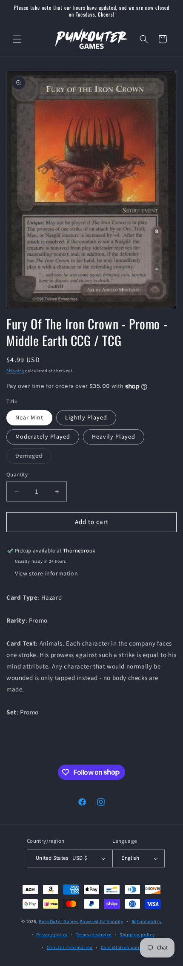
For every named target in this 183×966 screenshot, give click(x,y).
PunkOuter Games (59, 921)
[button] (17, 39)
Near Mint (29, 418)
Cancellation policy (122, 947)
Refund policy (147, 921)
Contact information (70, 947)
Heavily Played (113, 437)
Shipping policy (137, 935)
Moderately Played (42, 437)
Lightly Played (86, 418)
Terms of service (94, 935)
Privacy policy (52, 935)
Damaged (33, 457)
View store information (46, 573)
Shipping (15, 371)
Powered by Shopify (101, 921)
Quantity (17, 475)
